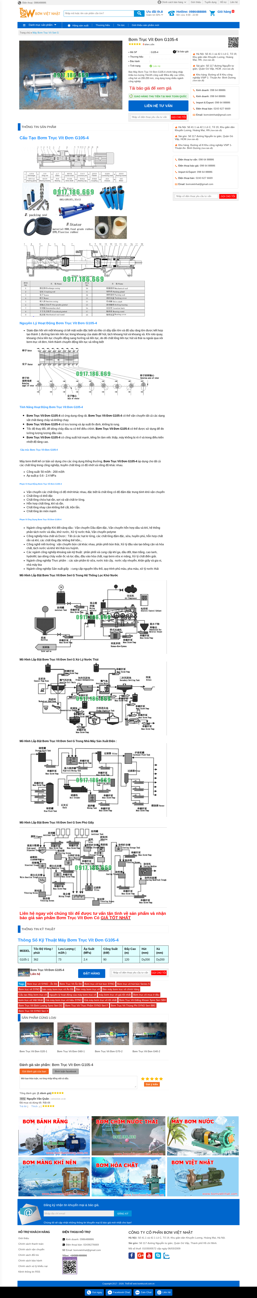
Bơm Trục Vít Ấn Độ (71, 983)
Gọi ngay (96, 1292)
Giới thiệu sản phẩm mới (145, 25)
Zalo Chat (146, 1292)
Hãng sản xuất (80, 25)
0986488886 (87, 1239)
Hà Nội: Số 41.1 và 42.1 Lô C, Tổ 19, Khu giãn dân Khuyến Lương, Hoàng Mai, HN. (215, 56)
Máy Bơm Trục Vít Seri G (46, 32)
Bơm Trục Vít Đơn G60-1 (71, 1051)
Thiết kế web (131, 1283)
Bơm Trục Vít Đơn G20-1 (33, 1051)
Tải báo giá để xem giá (150, 88)
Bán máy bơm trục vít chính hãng (120, 989)
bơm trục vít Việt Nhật (31, 1000)
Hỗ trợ (223, 2)
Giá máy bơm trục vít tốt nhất (100, 1000)
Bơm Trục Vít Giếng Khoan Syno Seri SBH (142, 1000)
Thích (34, 1106)
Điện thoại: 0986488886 (34, 2)
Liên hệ (234, 2)
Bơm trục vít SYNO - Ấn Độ (42, 983)
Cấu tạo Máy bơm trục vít (33, 994)
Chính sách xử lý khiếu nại (33, 1266)
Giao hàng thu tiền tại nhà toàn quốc (160, 96)
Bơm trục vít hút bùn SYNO (99, 983)
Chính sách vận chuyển (31, 1249)
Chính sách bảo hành (30, 1260)
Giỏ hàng (224, 11)
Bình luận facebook (65, 1071)
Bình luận (148, 44)
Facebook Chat (121, 1292)
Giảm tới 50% (154, 13)
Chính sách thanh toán (31, 1243)
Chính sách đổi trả (28, 1255)
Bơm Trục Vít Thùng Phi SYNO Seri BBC (133, 1005)
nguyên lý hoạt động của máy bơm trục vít (72, 994)
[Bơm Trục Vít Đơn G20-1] (37, 1044)
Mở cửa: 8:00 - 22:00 (191, 13)
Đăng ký (122, 1213)
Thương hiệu (103, 25)
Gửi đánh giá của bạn (34, 1071)
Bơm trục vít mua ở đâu (146, 994)
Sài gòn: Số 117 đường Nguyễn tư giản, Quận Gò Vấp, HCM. (213, 67)
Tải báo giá (182, 51)
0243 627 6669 (222, 108)
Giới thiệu (196, 2)
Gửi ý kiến (152, 1084)
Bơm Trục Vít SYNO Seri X (33, 1010)
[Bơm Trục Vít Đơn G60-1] (74, 1043)
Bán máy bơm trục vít (88, 989)
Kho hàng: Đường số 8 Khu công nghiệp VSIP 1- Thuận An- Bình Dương (214, 77)
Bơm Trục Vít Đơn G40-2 (146, 1051)
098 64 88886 (218, 90)
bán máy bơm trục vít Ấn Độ (57, 989)
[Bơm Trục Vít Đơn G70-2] (112, 1044)
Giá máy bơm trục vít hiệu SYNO (63, 1000)
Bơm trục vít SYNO (29, 989)
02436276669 (91, 1244)
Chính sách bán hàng (172, 2)
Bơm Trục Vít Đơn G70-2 (109, 1051)
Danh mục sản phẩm (41, 24)
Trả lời (23, 1106)
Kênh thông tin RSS (29, 1271)
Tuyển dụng (210, 2)
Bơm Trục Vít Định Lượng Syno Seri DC (41, 1005)
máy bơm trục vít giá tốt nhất (115, 994)
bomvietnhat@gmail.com (217, 114)
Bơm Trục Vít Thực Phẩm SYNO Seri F (86, 1005)
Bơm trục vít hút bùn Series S (133, 983)
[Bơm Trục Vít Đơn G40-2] (150, 1044)
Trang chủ (25, 32)
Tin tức (121, 25)
